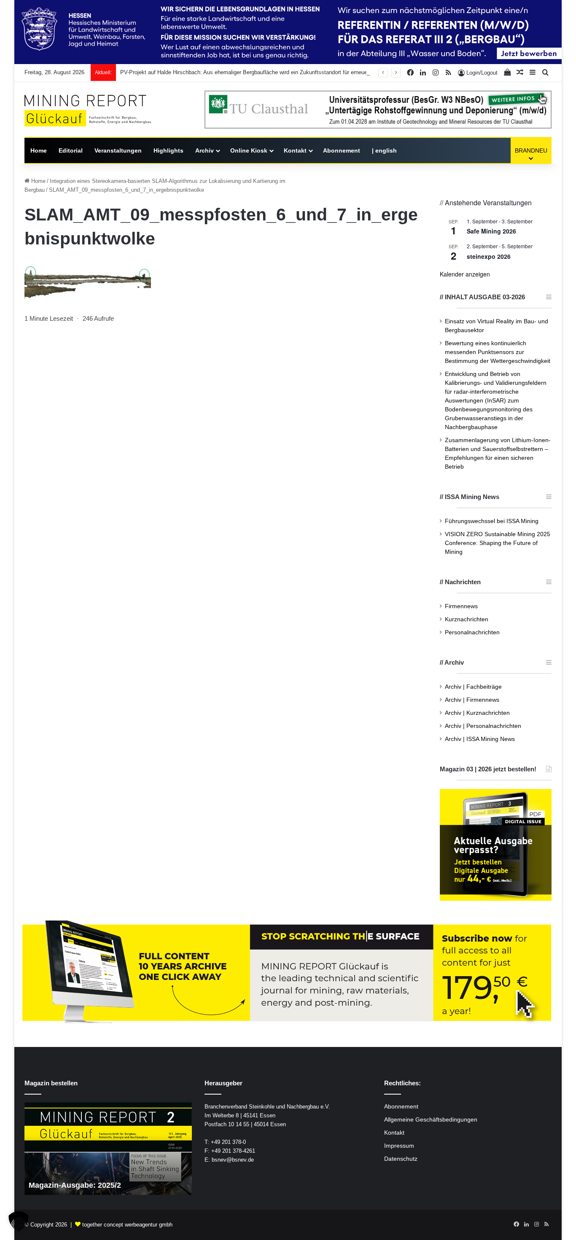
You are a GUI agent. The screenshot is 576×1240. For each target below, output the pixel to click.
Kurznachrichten (466, 619)
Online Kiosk (248, 150)
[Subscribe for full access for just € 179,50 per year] (288, 972)
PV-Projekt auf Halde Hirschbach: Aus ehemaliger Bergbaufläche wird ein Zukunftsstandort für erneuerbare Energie (260, 72)
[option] (108, 1148)
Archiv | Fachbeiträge (473, 687)
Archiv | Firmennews (472, 700)
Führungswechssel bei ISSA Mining (491, 521)
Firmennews (461, 606)
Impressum (399, 1146)
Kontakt (295, 150)
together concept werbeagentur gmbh (127, 1224)
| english (384, 150)
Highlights (168, 150)
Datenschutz (400, 1159)
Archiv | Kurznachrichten (477, 713)
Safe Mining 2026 (491, 231)
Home (38, 150)
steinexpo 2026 (489, 256)
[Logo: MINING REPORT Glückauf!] (87, 110)
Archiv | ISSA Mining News (480, 739)
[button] (18, 1221)
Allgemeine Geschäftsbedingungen (430, 1120)
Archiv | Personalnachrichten (483, 726)
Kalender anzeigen (465, 274)
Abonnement (341, 150)
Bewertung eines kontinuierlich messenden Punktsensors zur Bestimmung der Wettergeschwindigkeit (497, 352)
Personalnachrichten (472, 632)
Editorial (71, 150)
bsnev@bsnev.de (233, 1160)
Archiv (204, 150)
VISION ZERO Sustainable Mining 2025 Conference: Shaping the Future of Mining (497, 543)
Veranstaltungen (118, 150)
